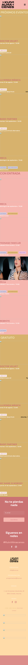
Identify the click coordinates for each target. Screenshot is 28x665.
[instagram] (16, 547)
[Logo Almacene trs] (8, 2)
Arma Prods (19, 608)
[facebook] (11, 547)
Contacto (14, 610)
